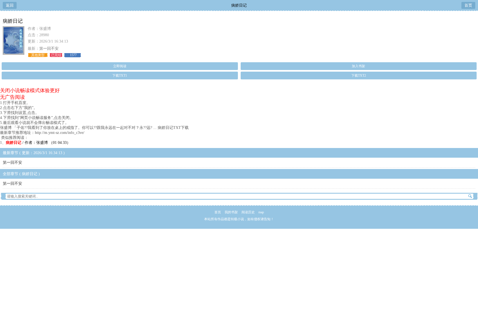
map (261, 212)
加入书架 (358, 66)
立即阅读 (119, 66)
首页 (468, 5)
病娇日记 (239, 5)
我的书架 (231, 212)
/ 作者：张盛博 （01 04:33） (38, 143)
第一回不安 (49, 48)
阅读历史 (248, 212)
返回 (10, 5)
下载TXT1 (119, 75)
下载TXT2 (358, 75)
